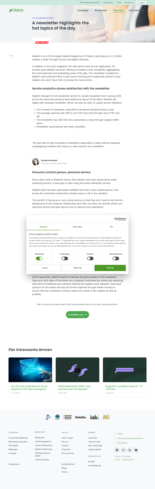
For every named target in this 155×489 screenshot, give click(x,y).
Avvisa (45, 268)
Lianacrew (92, 438)
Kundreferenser (68, 464)
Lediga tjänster (94, 449)
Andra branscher (42, 460)
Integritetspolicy (128, 460)
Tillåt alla (110, 268)
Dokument (66, 449)
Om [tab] (111, 227)
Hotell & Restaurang (43, 445)
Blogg (64, 468)
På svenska (128, 2)
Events (64, 472)
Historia (65, 445)
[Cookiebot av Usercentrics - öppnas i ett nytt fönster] (116, 219)
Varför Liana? (67, 438)
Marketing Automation (18, 442)
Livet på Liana (94, 442)
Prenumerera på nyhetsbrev (91, 2)
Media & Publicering (43, 449)
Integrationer (14, 464)
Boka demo (122, 443)
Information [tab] (77, 227)
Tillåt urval (77, 268)
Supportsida (109, 2)
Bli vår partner (68, 453)
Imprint (117, 460)
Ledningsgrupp (94, 465)
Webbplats (13, 449)
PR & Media (13, 445)
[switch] (65, 258)
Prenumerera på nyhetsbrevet (130, 438)
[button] (84, 10)
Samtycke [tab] (43, 227)
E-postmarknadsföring (18, 438)
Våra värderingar (95, 445)
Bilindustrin (39, 437)
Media (120, 434)
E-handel (12, 453)
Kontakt (91, 461)
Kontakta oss (75, 314)
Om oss (65, 442)
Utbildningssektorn (43, 441)
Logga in (142, 2)
